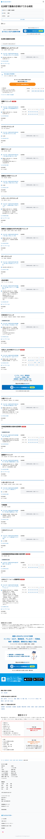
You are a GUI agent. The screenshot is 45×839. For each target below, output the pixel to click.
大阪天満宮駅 (8, 706)
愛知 (7, 785)
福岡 (11, 787)
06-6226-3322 (5, 138)
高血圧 (11, 701)
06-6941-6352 (5, 568)
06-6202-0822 (5, 243)
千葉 (7, 783)
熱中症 (37, 698)
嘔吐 (26, 698)
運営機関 (3, 828)
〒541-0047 (10, 586)
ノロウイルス (10, 698)
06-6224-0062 (5, 61)
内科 (2, 692)
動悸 (8, 701)
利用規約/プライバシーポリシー (7, 823)
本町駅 (28, 706)
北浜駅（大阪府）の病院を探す (18, 760)
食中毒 (5, 698)
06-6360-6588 (5, 494)
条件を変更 (22, 19)
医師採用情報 (3, 809)
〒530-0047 (10, 205)
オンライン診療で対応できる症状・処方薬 (33, 33)
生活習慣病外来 (14, 774)
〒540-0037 (10, 563)
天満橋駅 (14, 706)
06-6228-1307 (5, 302)
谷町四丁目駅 (41, 706)
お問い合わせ (3, 821)
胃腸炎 (18, 698)
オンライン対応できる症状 (8, 94)
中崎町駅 (3, 709)
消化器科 (6, 692)
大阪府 (11, 760)
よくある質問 (3, 818)
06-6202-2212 (5, 336)
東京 (2, 785)
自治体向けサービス (5, 806)
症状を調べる (3, 797)
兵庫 (7, 789)
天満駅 (32, 706)
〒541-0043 (10, 287)
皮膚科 (12, 766)
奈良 (11, 785)
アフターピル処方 (14, 776)
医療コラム (3, 799)
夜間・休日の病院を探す (5, 801)
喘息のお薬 (13, 771)
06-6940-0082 (5, 215)
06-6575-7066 (5, 269)
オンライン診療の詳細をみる (22, 84)
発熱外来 (3, 766)
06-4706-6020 (5, 116)
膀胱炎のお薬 (13, 773)
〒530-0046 (10, 488)
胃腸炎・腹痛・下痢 (5, 776)
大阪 (7, 787)
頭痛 (15, 698)
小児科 (2, 769)
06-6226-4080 (5, 469)
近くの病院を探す (6, 760)
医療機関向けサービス (5, 804)
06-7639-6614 (5, 444)
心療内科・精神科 (4, 771)
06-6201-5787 (5, 187)
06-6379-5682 (5, 543)
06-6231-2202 (5, 519)
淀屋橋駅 (3, 706)
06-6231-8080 (5, 416)
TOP (1, 760)
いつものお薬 (13, 767)
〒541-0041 (10, 54)
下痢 (40, 698)
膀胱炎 (2, 701)
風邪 (2, 698)
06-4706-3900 (5, 165)
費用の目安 (31, 670)
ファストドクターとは (5, 795)
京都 (11, 783)
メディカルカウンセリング (6, 792)
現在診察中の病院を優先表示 (9, 43)
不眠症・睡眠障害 (4, 774)
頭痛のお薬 (13, 769)
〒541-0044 (10, 461)
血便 (6, 701)
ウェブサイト (5, 63)
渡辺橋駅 (19, 706)
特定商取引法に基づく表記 (6, 825)
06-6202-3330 (5, 363)
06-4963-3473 (5, 606)
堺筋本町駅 (24, 706)
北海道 (2, 783)
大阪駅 (36, 706)
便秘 (23, 698)
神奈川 (2, 787)
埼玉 (2, 789)
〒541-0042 (10, 263)
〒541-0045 (10, 511)
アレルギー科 (3, 778)
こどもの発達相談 (4, 773)
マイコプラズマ (31, 698)
